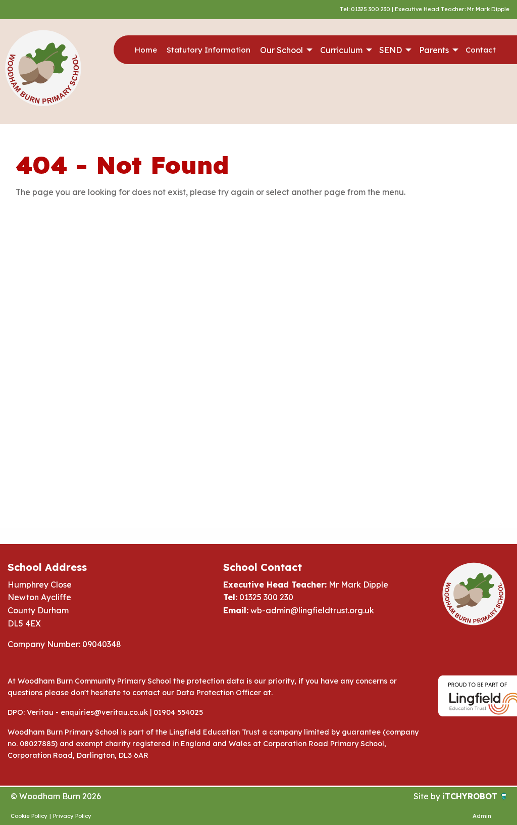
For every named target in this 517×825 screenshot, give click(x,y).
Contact (481, 50)
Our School (281, 50)
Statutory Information (208, 50)
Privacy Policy (72, 815)
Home (146, 50)
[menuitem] (146, 50)
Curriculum (341, 50)
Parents (434, 50)
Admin (482, 815)
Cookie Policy (29, 815)
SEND (390, 50)
